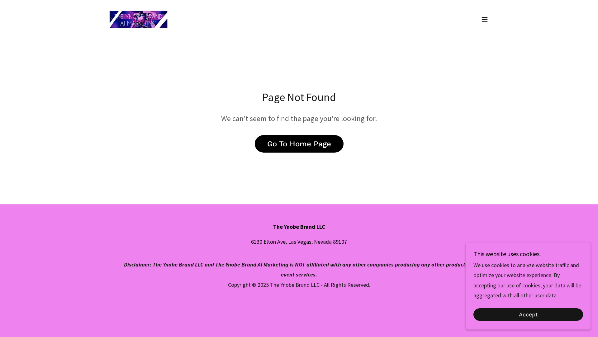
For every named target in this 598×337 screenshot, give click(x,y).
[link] (138, 18)
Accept (528, 314)
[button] (484, 19)
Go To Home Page (299, 143)
